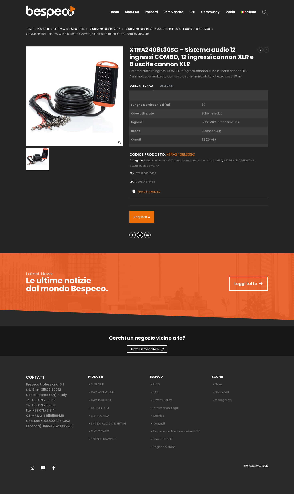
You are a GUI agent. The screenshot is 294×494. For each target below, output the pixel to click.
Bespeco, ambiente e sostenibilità (176, 431)
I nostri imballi (162, 439)
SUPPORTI (97, 384)
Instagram (32, 468)
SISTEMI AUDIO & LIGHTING (238, 160)
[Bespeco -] (51, 12)
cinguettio (140, 235)
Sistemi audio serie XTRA (144, 165)
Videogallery (223, 400)
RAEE (156, 392)
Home (114, 12)
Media (230, 12)
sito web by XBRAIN (256, 466)
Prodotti (151, 12)
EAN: (132, 173)
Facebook (132, 235)
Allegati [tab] (166, 86)
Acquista (140, 217)
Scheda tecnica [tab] (141, 86)
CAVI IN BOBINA (101, 400)
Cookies (158, 416)
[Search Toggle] (265, 12)
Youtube (43, 468)
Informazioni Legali (166, 408)
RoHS (156, 384)
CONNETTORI (100, 408)
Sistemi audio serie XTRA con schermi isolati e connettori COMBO (183, 160)
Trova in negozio (148, 192)
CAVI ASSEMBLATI (102, 392)
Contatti (159, 424)
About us (132, 12)
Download (222, 392)
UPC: (132, 181)
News (218, 384)
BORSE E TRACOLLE (103, 439)
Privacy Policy (162, 400)
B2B (192, 12)
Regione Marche (164, 447)
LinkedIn (147, 235)
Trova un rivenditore (145, 349)
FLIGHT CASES (100, 431)
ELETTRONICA (100, 416)
